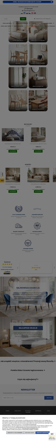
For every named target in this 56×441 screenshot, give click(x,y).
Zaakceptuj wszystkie (42, 432)
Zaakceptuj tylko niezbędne (15, 432)
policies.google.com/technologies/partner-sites (28, 427)
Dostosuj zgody (29, 432)
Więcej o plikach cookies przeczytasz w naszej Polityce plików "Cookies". (20, 429)
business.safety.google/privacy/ (30, 428)
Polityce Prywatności (31, 424)
